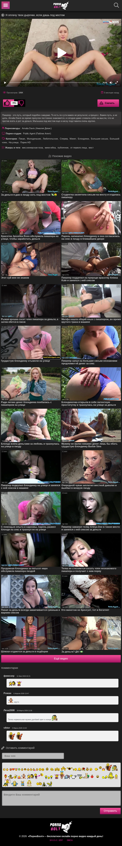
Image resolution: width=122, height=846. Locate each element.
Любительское (50, 138)
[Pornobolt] (61, 5)
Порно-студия (13, 133)
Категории (11, 138)
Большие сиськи (99, 138)
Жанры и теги (12, 147)
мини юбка (50, 147)
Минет (73, 138)
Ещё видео (61, 658)
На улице (13, 142)
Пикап (22, 138)
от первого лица (78, 147)
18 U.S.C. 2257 (56, 840)
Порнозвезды (12, 128)
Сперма (64, 138)
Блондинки (83, 138)
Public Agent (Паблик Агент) (37, 133)
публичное (63, 147)
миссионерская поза (32, 147)
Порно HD (25, 142)
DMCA (70, 840)
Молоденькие (34, 138)
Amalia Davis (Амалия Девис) (37, 128)
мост (91, 147)
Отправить (110, 810)
